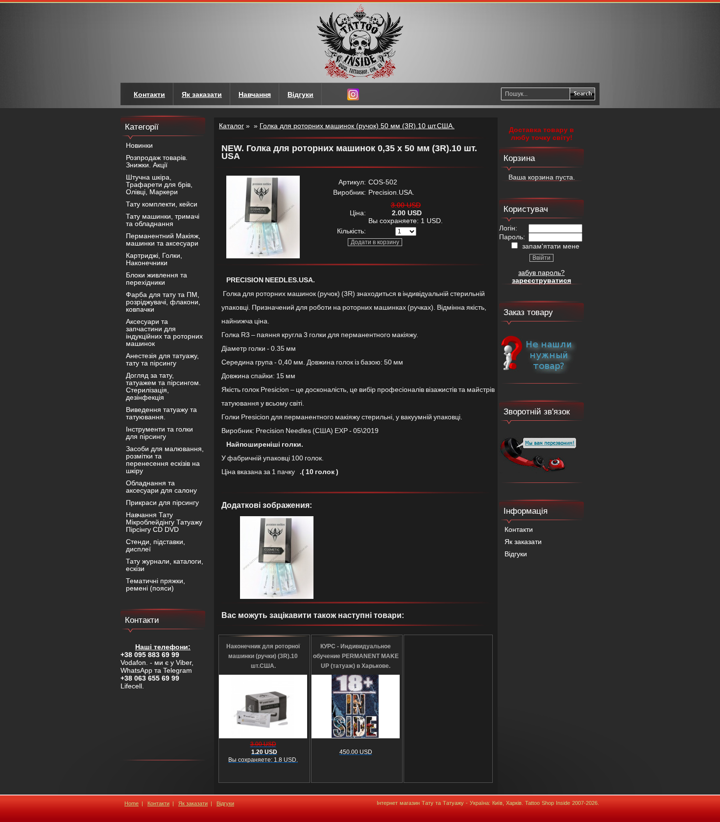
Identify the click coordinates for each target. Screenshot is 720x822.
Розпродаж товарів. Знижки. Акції (157, 161)
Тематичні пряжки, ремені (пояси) (155, 584)
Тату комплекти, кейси (161, 204)
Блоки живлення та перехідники (156, 279)
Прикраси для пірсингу (162, 502)
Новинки (139, 145)
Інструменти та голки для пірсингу (159, 433)
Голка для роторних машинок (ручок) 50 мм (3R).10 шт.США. (357, 126)
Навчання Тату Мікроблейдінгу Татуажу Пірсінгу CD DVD (164, 522)
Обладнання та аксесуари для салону (161, 487)
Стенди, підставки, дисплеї (155, 545)
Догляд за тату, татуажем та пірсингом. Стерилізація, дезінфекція (163, 386)
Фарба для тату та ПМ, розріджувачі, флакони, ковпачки (163, 302)
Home (131, 803)
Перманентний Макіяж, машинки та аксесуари (163, 239)
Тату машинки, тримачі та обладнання (162, 220)
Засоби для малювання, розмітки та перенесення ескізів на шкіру (165, 460)
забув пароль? (541, 272)
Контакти (518, 529)
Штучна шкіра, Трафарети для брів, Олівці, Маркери (159, 185)
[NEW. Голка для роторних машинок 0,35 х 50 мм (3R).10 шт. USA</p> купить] (263, 256)
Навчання (255, 94)
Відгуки (515, 554)
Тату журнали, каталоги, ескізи (164, 565)
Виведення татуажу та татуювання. (161, 413)
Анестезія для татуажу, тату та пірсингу (162, 359)
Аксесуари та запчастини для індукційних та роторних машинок (164, 332)
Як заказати (523, 542)
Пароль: (512, 237)
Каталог (231, 126)
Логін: (508, 228)
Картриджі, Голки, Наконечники (154, 259)
